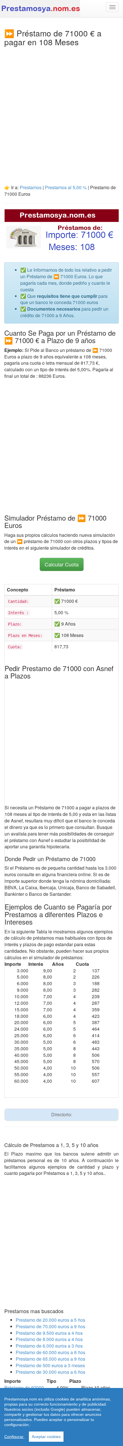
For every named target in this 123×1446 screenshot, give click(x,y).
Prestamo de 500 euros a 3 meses (50, 1365)
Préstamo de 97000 (24, 1387)
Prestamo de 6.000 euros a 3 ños (49, 1345)
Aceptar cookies (46, 1436)
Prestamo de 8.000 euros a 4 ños (49, 1339)
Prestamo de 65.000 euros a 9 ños (50, 1359)
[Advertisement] (61, 110)
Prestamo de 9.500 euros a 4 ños (49, 1333)
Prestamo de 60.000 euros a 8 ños (50, 1352)
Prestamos (31, 187)
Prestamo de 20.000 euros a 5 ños (50, 1320)
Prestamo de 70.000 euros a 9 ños (50, 1326)
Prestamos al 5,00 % (66, 187)
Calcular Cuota (62, 564)
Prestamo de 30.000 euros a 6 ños (50, 1372)
